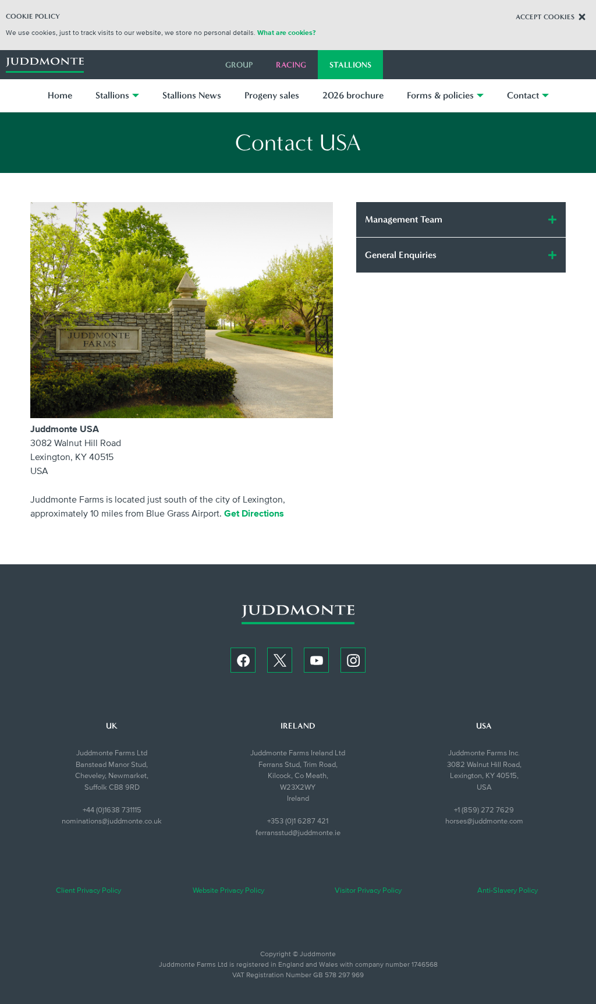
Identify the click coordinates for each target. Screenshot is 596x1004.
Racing (291, 65)
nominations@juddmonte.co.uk (112, 821)
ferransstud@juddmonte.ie (298, 832)
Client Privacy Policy (88, 890)
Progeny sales (271, 95)
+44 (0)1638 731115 (112, 810)
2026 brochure (353, 95)
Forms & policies (440, 95)
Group (239, 65)
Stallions (350, 65)
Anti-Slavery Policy (507, 890)
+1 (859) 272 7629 (484, 810)
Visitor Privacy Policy (368, 890)
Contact (523, 95)
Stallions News (191, 95)
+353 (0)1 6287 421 (297, 821)
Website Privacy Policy (228, 890)
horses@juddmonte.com (484, 821)
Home (60, 95)
